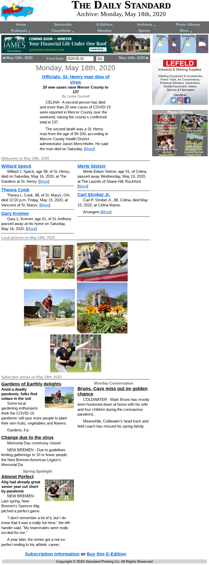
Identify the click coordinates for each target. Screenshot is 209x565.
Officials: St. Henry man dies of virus (76, 79)
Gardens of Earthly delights (31, 384)
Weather (104, 31)
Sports (144, 31)
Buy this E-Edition (106, 554)
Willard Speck (16, 166)
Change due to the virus (27, 437)
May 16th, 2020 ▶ (134, 57)
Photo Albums (188, 24)
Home (21, 24)
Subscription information (52, 554)
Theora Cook (15, 189)
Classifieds (62, 31)
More (186, 31)
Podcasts (21, 31)
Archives (146, 24)
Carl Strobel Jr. (93, 194)
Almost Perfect (17, 476)
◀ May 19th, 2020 (17, 57)
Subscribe (63, 24)
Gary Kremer (15, 213)
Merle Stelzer (91, 166)
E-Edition (105, 24)
